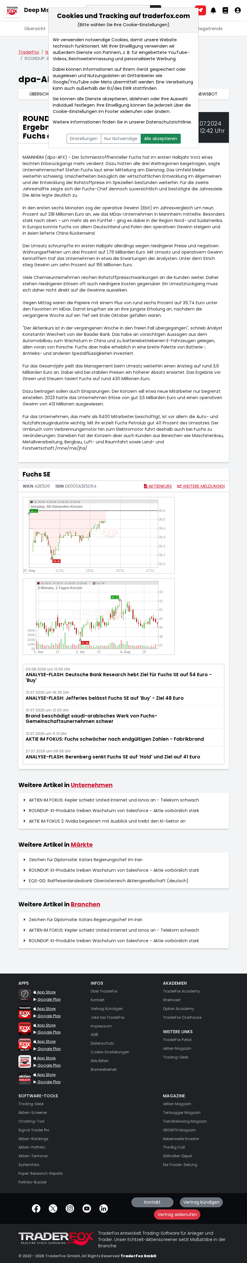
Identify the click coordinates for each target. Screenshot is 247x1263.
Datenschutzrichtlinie (168, 122)
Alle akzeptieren (160, 139)
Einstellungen (84, 139)
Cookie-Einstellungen (75, 111)
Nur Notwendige (120, 139)
